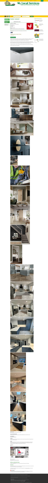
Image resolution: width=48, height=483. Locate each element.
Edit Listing (21, 474)
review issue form (28, 468)
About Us (13, 474)
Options (18, 474)
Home (11, 474)
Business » (6, 19)
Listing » (6, 22)
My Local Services (16, 477)
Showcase (23, 474)
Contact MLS (26, 474)
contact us (28, 471)
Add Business (15, 474)
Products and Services (13, 37)
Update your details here (13, 463)
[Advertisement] (24, 10)
